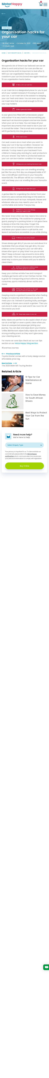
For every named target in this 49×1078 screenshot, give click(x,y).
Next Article (7, 363)
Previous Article (13, 354)
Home (4, 53)
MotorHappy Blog (14, 53)
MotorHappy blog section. (26, 343)
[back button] (3, 13)
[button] (40, 4)
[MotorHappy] (12, 4)
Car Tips (27, 53)
